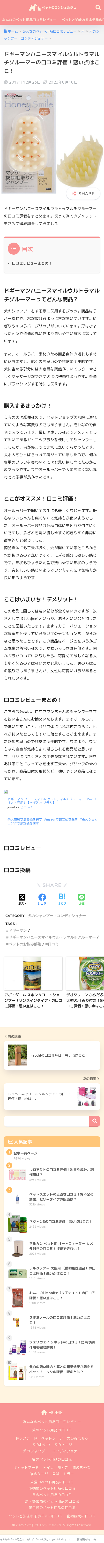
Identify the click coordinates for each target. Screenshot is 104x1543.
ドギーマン (18, 930)
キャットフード (26, 1467)
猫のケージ (39, 1473)
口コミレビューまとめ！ (32, 263)
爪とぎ (63, 1467)
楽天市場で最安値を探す (24, 819)
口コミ (53, 944)
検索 (94, 1121)
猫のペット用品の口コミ (52, 1459)
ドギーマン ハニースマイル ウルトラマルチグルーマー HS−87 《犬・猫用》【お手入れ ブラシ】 (51, 801)
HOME (55, 1412)
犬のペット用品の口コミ (52, 1430)
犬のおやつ (41, 1444)
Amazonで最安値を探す (61, 819)
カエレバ (26, 807)
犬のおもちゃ (78, 1438)
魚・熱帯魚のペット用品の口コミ (52, 1501)
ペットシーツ (52, 1438)
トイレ (48, 1467)
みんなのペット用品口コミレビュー (29, 19)
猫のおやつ (81, 1467)
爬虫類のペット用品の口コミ (52, 1507)
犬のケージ (63, 1444)
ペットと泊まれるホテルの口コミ (35, 1516)
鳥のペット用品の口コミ (52, 1494)
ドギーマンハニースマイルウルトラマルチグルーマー (52, 937)
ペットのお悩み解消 (25, 944)
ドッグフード (26, 1438)
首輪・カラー (63, 1473)
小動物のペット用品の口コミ (52, 1488)
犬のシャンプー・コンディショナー (57, 915)
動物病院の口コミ (81, 1516)
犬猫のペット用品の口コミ (52, 1482)
